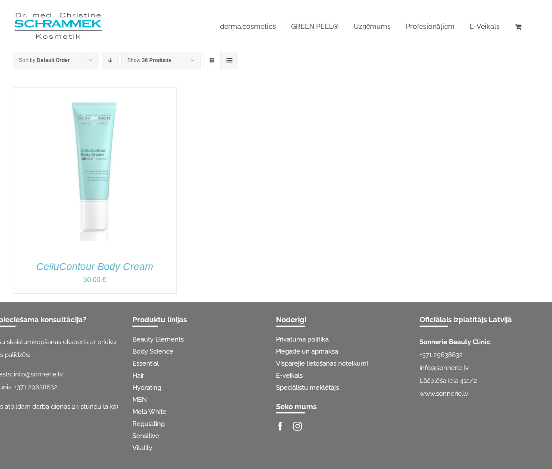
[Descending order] (110, 60)
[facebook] (280, 426)
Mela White (149, 412)
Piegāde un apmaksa (307, 351)
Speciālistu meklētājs (307, 387)
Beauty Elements (158, 339)
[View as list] (229, 60)
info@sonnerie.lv (38, 374)
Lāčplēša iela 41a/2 (448, 381)
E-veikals (289, 375)
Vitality (142, 448)
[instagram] (297, 426)
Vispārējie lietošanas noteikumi (322, 363)
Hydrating (146, 387)
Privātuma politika (302, 339)
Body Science (152, 351)
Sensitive (145, 436)
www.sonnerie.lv (444, 394)
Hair (138, 375)
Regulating (148, 424)
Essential (145, 363)
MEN (139, 400)
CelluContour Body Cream (94, 266)
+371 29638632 (35, 387)
